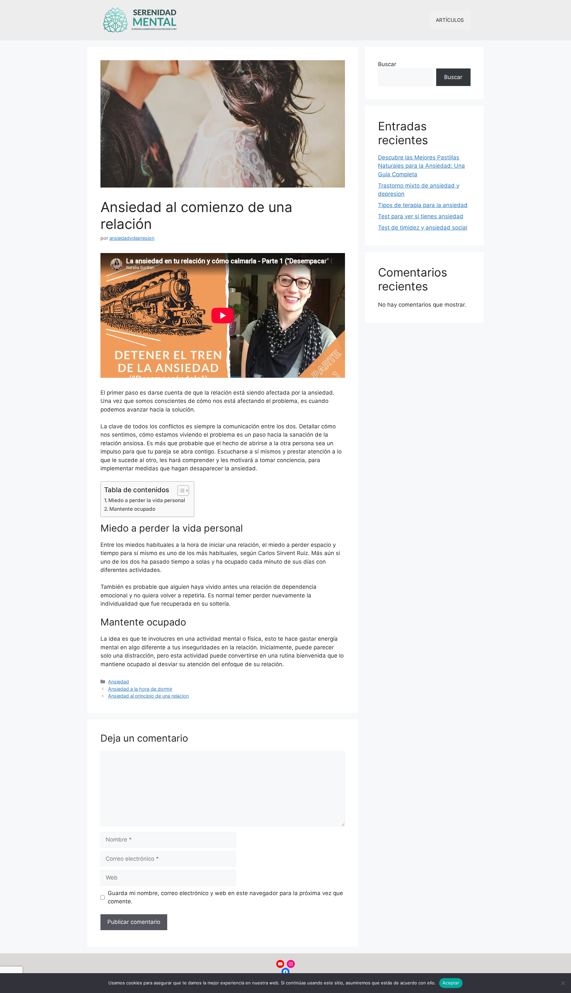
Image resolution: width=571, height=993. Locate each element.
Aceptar (450, 982)
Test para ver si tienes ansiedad (420, 216)
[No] (562, 983)
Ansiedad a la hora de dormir (140, 689)
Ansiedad (118, 681)
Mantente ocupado (132, 509)
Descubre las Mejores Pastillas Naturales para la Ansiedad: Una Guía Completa (421, 166)
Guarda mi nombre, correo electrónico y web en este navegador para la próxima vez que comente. (225, 897)
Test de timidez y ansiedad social (422, 227)
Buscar (387, 64)
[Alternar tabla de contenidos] (179, 490)
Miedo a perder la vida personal (146, 500)
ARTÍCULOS (450, 20)
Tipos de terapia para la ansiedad (423, 205)
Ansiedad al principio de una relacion (148, 696)
